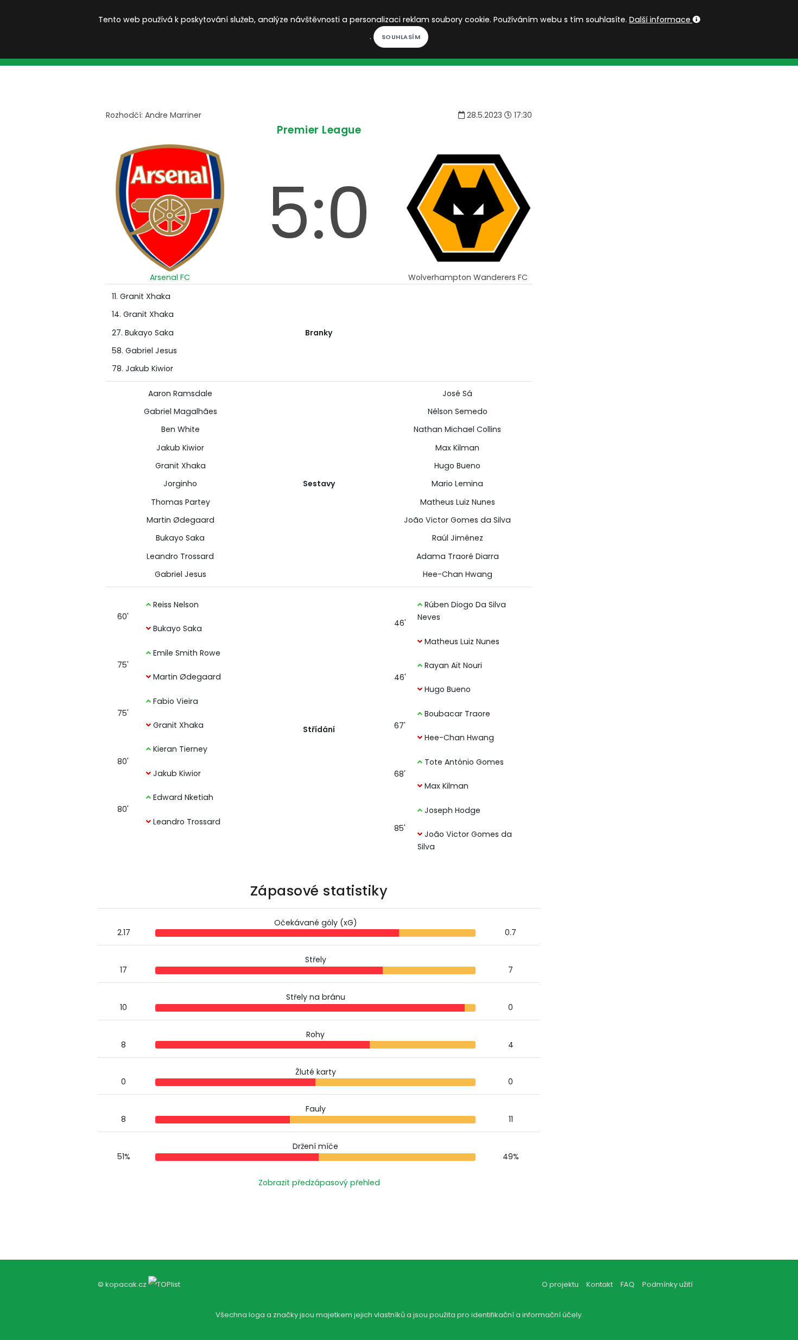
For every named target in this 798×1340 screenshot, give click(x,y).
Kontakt (599, 1284)
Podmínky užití (667, 1284)
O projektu (560, 1284)
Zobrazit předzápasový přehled (319, 1182)
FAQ (627, 1284)
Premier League (319, 130)
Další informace (661, 19)
